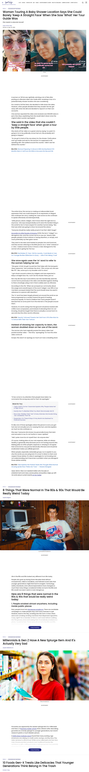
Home (4, 8)
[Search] (82, 2)
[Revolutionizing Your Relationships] (9, 2)
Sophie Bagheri (7, 497)
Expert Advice (74, 2)
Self (34, 2)
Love (20, 2)
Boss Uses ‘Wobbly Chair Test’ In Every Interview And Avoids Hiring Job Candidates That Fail (35, 414)
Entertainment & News (45, 2)
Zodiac (23, 2)
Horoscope (29, 2)
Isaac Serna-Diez (7, 25)
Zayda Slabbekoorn (8, 647)
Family (37, 2)
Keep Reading (35, 627)
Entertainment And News (14, 8)
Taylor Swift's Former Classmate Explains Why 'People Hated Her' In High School (35, 407)
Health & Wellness (56, 2)
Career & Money (66, 2)
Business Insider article (29, 729)
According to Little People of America (24, 233)
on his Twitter (36, 475)
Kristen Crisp (6, 770)
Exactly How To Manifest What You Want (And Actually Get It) (34, 411)
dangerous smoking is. (36, 609)
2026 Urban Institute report (22, 736)
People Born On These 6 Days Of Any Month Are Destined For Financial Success (33, 419)
